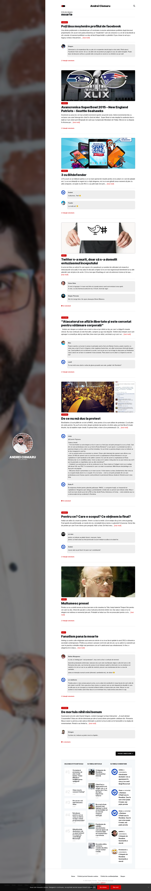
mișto (64, 255)
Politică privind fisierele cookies (88, 876)
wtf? (63, 632)
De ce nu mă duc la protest (80, 418)
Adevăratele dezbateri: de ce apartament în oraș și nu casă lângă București (124, 779)
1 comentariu (66, 742)
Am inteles (103, 887)
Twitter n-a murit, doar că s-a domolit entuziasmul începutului (89, 261)
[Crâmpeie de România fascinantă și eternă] (114, 852)
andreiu (64, 22)
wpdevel (103, 882)
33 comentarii (66, 501)
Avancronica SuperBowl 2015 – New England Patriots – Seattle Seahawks (94, 109)
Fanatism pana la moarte (79, 636)
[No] (148, 887)
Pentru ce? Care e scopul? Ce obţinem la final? (96, 516)
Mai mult (115, 887)
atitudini (64, 414)
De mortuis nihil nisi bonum (81, 712)
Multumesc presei (75, 603)
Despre (123, 876)
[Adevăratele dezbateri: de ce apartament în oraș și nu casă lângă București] (114, 792)
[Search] (134, 6)
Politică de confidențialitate (109, 876)
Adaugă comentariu (68, 60)
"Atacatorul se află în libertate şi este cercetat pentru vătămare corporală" (96, 323)
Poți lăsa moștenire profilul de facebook (91, 26)
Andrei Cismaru (22, 457)
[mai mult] (86, 38)
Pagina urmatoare (125, 753)
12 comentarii (66, 306)
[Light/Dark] (63, 6)
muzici (64, 599)
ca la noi (64, 317)
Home (73, 876)
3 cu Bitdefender (73, 175)
